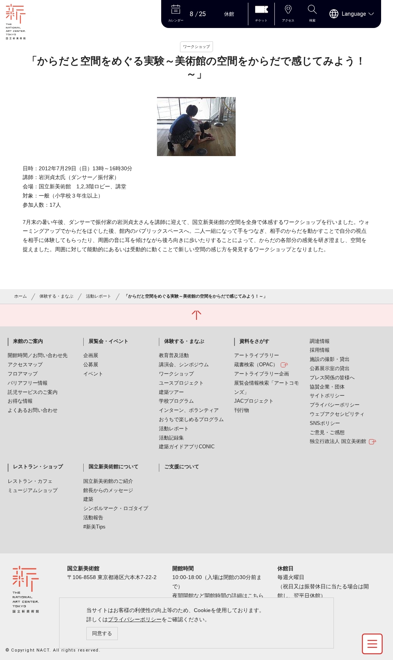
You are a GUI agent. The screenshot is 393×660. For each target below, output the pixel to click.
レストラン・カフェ (30, 481)
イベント (93, 374)
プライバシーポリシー (135, 619)
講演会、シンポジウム (184, 364)
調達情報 (320, 341)
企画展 (90, 355)
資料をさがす (254, 341)
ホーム (20, 296)
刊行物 (241, 410)
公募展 (90, 364)
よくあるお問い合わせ (33, 410)
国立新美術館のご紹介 (108, 481)
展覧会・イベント (109, 341)
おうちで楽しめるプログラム (191, 419)
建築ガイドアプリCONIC (187, 446)
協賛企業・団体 (327, 387)
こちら (256, 596)
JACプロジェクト (254, 401)
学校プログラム (176, 401)
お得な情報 (20, 401)
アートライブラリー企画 (261, 374)
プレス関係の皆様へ (332, 377)
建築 (88, 499)
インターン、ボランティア (189, 410)
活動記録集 (171, 438)
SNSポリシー (325, 423)
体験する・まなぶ (56, 296)
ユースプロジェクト (181, 383)
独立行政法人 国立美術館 (338, 441)
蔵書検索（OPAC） (256, 364)
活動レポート (98, 296)
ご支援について (181, 466)
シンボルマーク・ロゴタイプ (115, 508)
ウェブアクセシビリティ (337, 414)
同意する (102, 633)
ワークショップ (176, 374)
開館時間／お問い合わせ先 (38, 355)
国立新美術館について (114, 466)
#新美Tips (94, 527)
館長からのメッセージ (108, 490)
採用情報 (320, 350)
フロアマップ (23, 374)
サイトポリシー (327, 395)
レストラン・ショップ (38, 466)
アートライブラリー (256, 355)
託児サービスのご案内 (33, 392)
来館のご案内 (28, 341)
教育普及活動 (174, 355)
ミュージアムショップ (33, 490)
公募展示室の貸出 (330, 368)
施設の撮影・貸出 (330, 359)
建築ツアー (171, 392)
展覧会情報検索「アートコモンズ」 (266, 387)
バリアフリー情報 (28, 383)
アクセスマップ (25, 364)
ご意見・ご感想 (327, 432)
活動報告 (93, 517)
